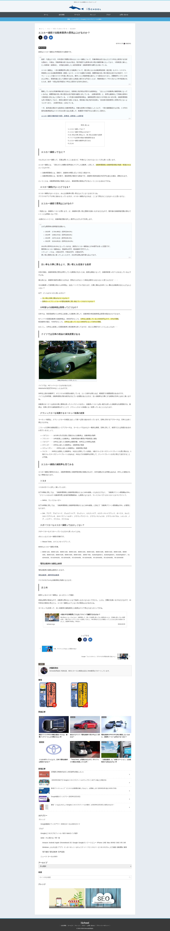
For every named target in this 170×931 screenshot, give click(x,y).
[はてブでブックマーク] (51, 37)
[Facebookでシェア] (46, 37)
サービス (70, 925)
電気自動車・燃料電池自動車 (48, 575)
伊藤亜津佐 (53, 668)
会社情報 (63, 925)
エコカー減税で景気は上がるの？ (80, 132)
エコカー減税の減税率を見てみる (80, 140)
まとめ (71, 143)
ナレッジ (77, 925)
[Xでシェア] (40, 37)
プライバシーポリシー (103, 925)
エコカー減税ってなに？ (77, 129)
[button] (129, 877)
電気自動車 (43, 47)
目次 (82, 125)
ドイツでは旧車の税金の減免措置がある (82, 137)
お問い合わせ (91, 925)
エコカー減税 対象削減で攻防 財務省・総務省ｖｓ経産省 (62, 116)
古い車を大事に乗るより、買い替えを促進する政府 (85, 135)
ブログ (83, 925)
